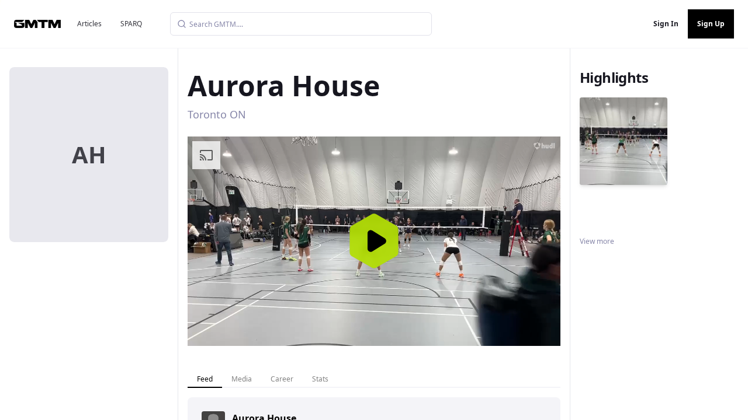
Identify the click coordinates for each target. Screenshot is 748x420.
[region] (374, 241)
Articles (89, 24)
